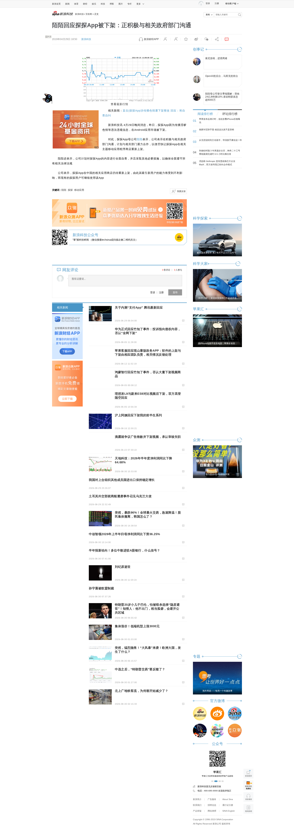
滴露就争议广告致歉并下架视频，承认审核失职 (148, 436)
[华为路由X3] (217, 461)
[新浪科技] (200, 713)
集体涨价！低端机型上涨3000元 (137, 626)
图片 (121, 4)
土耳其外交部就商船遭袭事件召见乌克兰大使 (120, 496)
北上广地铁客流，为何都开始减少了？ (141, 690)
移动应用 (79, 190)
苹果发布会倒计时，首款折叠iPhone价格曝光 (219, 121)
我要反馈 (181, 191)
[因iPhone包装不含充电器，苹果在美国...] (217, 331)
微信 (206, 39)
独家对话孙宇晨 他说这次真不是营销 (216, 129)
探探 (70, 190)
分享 (216, 39)
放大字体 (175, 39)
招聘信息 (212, 805)
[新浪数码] (217, 713)
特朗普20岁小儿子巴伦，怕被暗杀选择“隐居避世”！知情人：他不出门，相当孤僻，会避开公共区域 (147, 608)
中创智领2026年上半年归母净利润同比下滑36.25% (124, 534)
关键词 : (56, 190)
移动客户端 (230, 3)
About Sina (227, 799)
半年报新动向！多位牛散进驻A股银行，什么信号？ (124, 550)
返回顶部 (248, 821)
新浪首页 (56, 4)
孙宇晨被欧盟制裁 (101, 588)
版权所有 (226, 823)
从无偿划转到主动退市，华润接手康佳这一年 (220, 140)
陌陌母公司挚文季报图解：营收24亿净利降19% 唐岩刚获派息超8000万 (222, 96)
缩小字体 (165, 39)
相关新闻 (62, 307)
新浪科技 (79, 14)
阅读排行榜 (205, 113)
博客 (112, 4)
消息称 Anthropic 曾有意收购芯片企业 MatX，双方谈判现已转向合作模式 (217, 163)
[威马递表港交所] (217, 240)
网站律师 (212, 811)
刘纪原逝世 (123, 566)
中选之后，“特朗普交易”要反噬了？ (140, 669)
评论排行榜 (229, 113)
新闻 (67, 4)
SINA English (228, 811)
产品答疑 (197, 811)
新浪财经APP (151, 39)
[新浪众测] (235, 730)
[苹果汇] (217, 730)
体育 (76, 4)
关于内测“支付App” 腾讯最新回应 (139, 307)
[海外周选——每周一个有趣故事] (217, 678)
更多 (138, 4)
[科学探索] (200, 730)
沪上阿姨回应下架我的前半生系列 (138, 415)
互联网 (88, 14)
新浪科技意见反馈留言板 (209, 786)
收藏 (186, 39)
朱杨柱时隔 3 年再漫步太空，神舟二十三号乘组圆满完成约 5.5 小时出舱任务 (219, 152)
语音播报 (248, 797)
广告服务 (212, 799)
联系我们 (197, 805)
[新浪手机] (235, 713)
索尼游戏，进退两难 (216, 58)
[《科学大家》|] (217, 285)
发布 (175, 292)
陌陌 (140, 139)
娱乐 (94, 4)
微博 (196, 39)
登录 (152, 292)
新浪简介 (197, 799)
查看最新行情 (119, 104)
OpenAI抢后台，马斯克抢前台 (221, 76)
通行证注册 (227, 805)
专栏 (129, 4)
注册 (217, 3)
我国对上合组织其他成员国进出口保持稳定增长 (122, 480)
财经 (85, 4)
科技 (103, 4)
